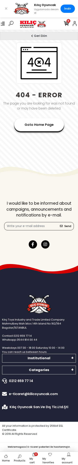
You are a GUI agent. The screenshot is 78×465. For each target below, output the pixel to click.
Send (67, 226)
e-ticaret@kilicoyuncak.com (33, 394)
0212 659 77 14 (21, 380)
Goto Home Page (39, 124)
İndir (67, 9)
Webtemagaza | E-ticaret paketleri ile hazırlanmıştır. (39, 446)
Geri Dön (40, 36)
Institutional (39, 358)
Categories (39, 370)
